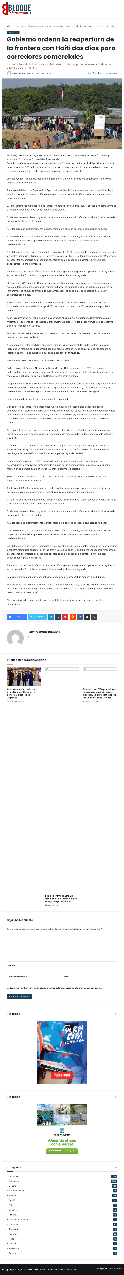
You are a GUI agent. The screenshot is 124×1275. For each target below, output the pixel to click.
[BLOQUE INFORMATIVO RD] (16, 9)
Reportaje (13, 1234)
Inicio (11, 26)
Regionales (14, 1181)
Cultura (12, 1253)
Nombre (11, 965)
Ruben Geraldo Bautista (22, 73)
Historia (12, 1215)
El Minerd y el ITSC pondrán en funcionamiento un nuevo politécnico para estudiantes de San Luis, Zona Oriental (99, 693)
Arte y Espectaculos (18, 1219)
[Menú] (120, 10)
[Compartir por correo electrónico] (87, 617)
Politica (12, 1195)
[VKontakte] (80, 617)
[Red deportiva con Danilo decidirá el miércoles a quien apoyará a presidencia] (62, 780)
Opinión (12, 1200)
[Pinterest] (65, 617)
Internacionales (16, 1190)
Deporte (13, 1210)
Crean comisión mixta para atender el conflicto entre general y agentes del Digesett (22, 693)
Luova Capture (115, 1268)
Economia (13, 1224)
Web (66, 976)
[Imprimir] (94, 617)
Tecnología (14, 1229)
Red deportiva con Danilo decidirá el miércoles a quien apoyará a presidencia (61, 898)
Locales (12, 1243)
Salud (11, 1205)
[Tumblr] (58, 617)
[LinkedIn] (51, 617)
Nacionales (21, 26)
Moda (11, 1239)
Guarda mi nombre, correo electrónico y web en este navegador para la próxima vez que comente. (57, 988)
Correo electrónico (17, 976)
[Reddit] (73, 617)
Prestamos (14, 1248)
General (12, 1186)
